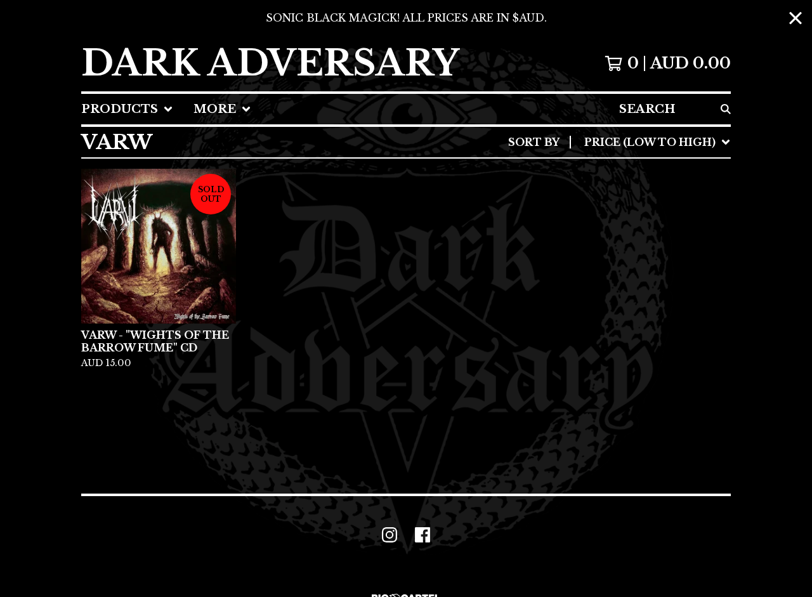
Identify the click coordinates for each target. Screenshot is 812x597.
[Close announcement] (795, 18)
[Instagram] (389, 535)
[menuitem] (127, 109)
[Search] (726, 109)
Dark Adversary (270, 63)
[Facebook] (422, 535)
